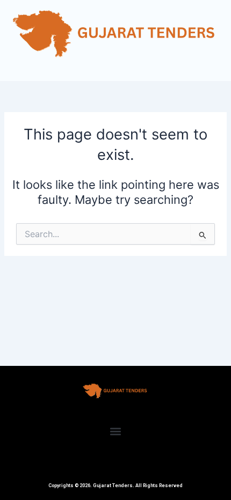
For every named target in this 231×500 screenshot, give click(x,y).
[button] (116, 431)
